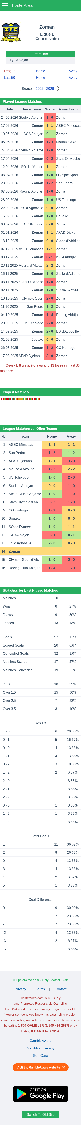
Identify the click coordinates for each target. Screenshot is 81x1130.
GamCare (40, 1055)
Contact (60, 989)
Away (73, 71)
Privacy (20, 989)
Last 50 (9, 77)
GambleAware (41, 1041)
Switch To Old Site (41, 1114)
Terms (40, 989)
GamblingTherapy (40, 1048)
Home (40, 71)
